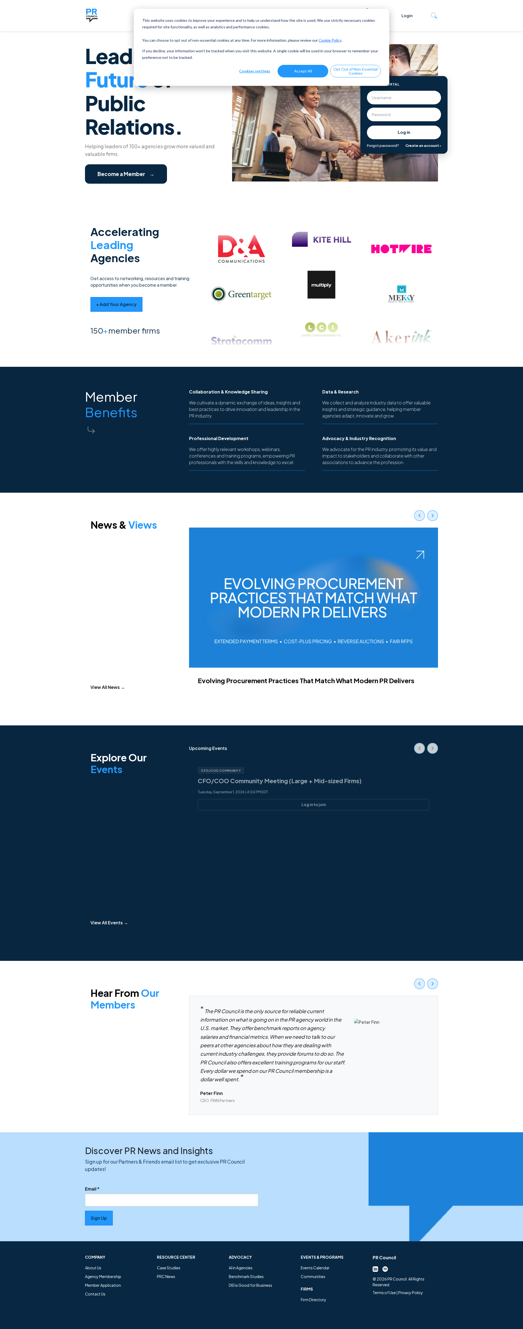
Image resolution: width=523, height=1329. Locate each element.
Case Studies (168, 1267)
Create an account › (423, 145)
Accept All (303, 71)
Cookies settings (254, 71)
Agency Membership (103, 1276)
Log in (404, 132)
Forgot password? (383, 145)
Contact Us (95, 1293)
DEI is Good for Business (250, 1285)
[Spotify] (385, 1268)
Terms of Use (384, 1292)
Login (407, 15)
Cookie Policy (330, 40)
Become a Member (126, 174)
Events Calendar (315, 1267)
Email (92, 1189)
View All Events (109, 922)
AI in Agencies (241, 1267)
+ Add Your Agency (116, 304)
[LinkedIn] (375, 1268)
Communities (313, 1276)
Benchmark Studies (246, 1276)
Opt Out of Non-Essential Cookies (355, 71)
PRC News (166, 1276)
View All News (107, 687)
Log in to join (314, 804)
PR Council (384, 1257)
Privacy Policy (410, 1292)
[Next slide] (432, 515)
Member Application (103, 1285)
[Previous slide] (419, 515)
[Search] (434, 15)
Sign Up (99, 1218)
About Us (93, 1267)
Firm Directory (313, 1299)
